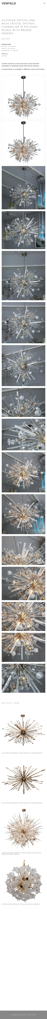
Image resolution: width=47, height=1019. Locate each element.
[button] (44, 3)
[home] (9, 3)
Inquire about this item (23, 1015)
